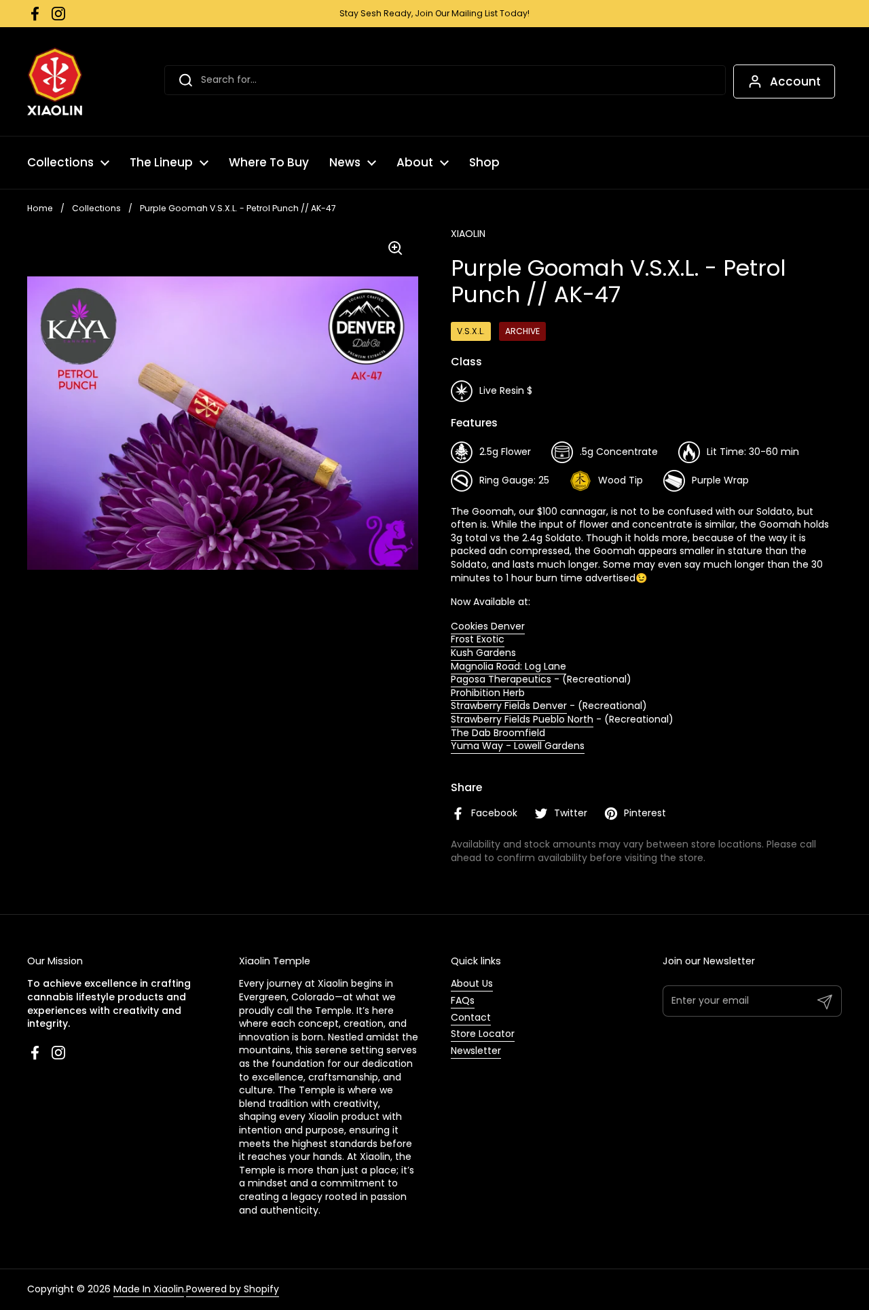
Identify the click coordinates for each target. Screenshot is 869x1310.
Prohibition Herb (488, 692)
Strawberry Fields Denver (509, 705)
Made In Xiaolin (148, 1289)
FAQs (463, 1000)
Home (40, 208)
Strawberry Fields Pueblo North (522, 719)
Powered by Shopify (232, 1289)
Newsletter (476, 1050)
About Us (472, 983)
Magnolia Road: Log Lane (508, 666)
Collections (96, 208)
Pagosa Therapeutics (501, 679)
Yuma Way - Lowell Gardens (518, 745)
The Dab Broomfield (498, 733)
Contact (471, 1017)
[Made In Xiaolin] (54, 81)
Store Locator (483, 1033)
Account (795, 81)
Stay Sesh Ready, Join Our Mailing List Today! (434, 13)
